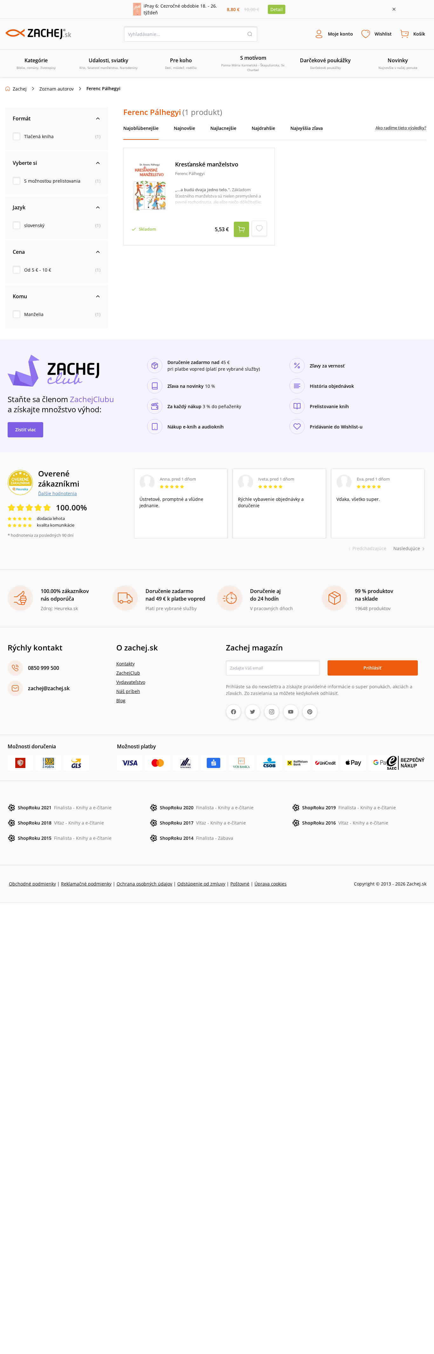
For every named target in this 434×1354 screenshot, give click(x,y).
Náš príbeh (128, 691)
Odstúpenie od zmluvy (201, 884)
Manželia (34, 314)
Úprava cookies (270, 884)
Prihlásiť (372, 668)
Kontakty (125, 664)
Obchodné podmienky (32, 884)
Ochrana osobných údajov (144, 884)
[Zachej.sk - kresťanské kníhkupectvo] (38, 34)
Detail (276, 9)
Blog (120, 700)
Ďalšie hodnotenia (57, 493)
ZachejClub (128, 673)
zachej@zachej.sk (49, 688)
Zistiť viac (25, 430)
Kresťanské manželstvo (206, 164)
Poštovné (239, 884)
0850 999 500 (43, 667)
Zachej (20, 89)
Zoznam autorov (56, 89)
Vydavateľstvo (130, 682)
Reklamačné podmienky (86, 884)
